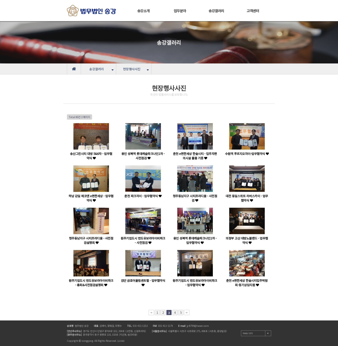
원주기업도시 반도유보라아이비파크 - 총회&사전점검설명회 (91, 282)
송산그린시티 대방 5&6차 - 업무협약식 (91, 155)
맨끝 (186, 312)
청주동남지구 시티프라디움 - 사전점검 (195, 198)
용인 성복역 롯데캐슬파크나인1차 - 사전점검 (143, 155)
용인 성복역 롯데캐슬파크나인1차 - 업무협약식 (195, 240)
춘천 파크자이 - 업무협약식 (141, 196)
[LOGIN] (120, 340)
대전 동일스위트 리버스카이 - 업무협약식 (247, 198)
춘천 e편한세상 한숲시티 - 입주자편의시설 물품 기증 (195, 155)
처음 (151, 312)
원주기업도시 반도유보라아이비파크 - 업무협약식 (195, 282)
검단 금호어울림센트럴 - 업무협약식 (143, 280)
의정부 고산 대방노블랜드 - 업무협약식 (247, 240)
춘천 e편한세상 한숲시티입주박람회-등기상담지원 (247, 282)
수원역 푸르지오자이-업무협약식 (245, 153)
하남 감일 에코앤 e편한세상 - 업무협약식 (91, 198)
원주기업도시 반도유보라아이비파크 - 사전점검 (143, 240)
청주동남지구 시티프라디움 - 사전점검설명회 (91, 240)
